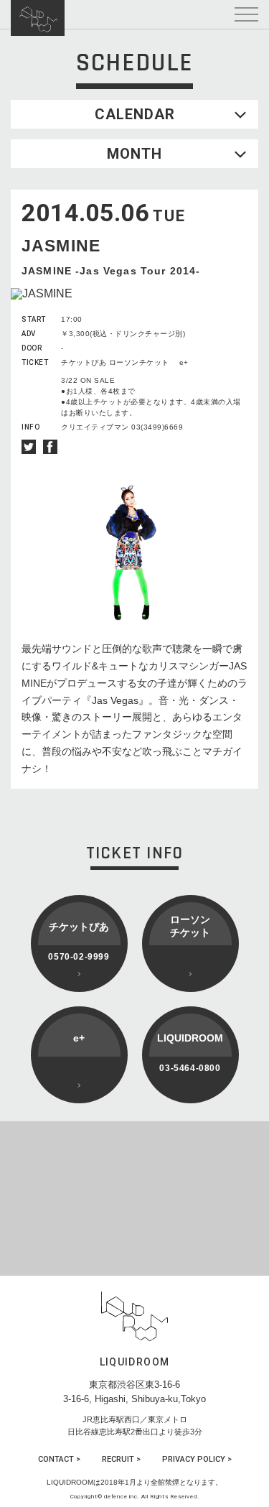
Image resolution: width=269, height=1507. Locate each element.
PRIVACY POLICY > (197, 1459)
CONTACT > (59, 1459)
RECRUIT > (121, 1459)
